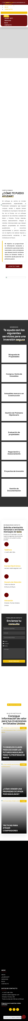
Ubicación (8, 600)
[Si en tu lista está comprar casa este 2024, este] (14, 683)
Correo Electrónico (12, 566)
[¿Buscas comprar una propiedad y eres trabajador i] (14, 698)
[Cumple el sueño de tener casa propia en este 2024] (14, 675)
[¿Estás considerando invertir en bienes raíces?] (14, 692)
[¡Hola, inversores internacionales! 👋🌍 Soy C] (14, 685)
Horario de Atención (12, 582)
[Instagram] (10, 1009)
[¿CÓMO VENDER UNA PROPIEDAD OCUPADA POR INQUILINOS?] (14, 780)
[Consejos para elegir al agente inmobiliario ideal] (14, 674)
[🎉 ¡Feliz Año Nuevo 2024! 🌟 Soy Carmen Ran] (14, 688)
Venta (5, 641)
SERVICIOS (8, 5)
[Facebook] (14, 1009)
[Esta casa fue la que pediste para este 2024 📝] (14, 677)
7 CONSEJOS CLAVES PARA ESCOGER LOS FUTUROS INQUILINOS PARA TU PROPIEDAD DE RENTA (14, 752)
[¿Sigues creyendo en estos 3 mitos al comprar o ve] (14, 690)
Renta (6, 646)
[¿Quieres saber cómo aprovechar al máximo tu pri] (14, 700)
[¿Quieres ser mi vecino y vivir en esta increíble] (14, 701)
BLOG (6, 7)
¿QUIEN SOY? (9, 2)
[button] (14, 13)
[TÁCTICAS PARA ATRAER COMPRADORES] (14, 817)
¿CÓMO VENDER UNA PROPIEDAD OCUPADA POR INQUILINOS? (13, 791)
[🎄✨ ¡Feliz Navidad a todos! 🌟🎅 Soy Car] (14, 696)
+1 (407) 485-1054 (7, 992)
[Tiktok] (17, 1009)
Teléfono (8, 550)
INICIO (6, 16)
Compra (6, 643)
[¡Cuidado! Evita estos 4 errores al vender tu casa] (14, 687)
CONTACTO (8, 9)
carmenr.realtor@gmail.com (10, 995)
